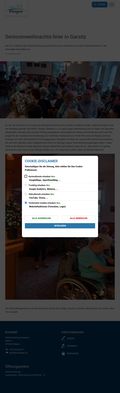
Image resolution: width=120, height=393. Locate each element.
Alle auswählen (41, 218)
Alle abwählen (78, 218)
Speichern (60, 225)
